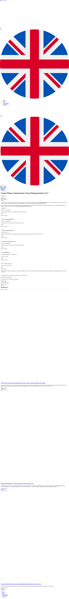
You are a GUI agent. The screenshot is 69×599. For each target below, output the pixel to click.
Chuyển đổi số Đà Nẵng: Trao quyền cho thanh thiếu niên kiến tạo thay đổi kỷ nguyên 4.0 (21, 584)
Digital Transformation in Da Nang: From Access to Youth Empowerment (17, 483)
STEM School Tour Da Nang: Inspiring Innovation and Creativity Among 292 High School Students (23, 383)
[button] (34, 63)
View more (3, 589)
